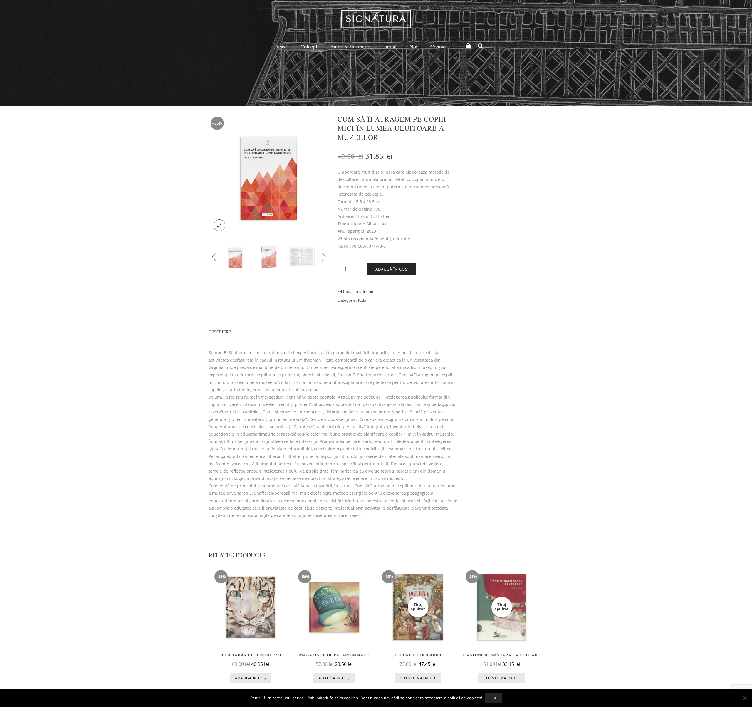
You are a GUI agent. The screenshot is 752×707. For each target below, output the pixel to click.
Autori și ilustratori (350, 46)
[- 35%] (250, 606)
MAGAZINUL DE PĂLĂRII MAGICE (334, 655)
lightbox (219, 225)
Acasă (281, 46)
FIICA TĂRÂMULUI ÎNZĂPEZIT (250, 655)
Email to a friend (358, 291)
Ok (493, 698)
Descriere (220, 332)
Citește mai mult (418, 678)
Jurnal (390, 46)
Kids (362, 300)
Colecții (309, 46)
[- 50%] (334, 606)
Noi (413, 46)
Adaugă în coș (391, 269)
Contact (438, 46)
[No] (745, 698)
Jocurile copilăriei (418, 655)
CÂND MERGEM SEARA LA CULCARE (501, 655)
